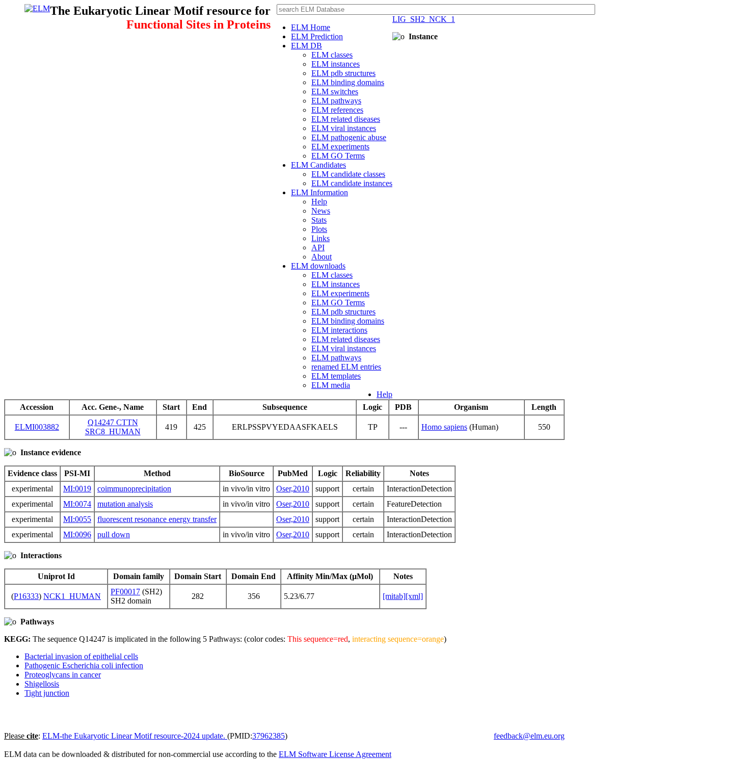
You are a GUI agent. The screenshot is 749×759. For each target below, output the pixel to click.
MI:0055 (77, 519)
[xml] (414, 596)
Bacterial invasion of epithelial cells (81, 656)
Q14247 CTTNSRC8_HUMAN (113, 427)
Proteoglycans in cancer (62, 674)
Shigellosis (41, 683)
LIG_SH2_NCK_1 (423, 19)
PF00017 (125, 591)
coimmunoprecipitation (134, 488)
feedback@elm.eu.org (529, 735)
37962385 (268, 735)
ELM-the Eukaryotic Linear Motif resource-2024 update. (134, 735)
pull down (113, 534)
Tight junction (46, 693)
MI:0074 (77, 504)
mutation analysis (125, 504)
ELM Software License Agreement (335, 754)
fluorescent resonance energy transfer (157, 519)
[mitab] (394, 596)
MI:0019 (77, 488)
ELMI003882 (37, 427)
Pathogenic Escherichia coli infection (83, 665)
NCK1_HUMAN (72, 596)
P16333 (26, 596)
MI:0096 (77, 534)
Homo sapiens (444, 427)
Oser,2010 (292, 488)
